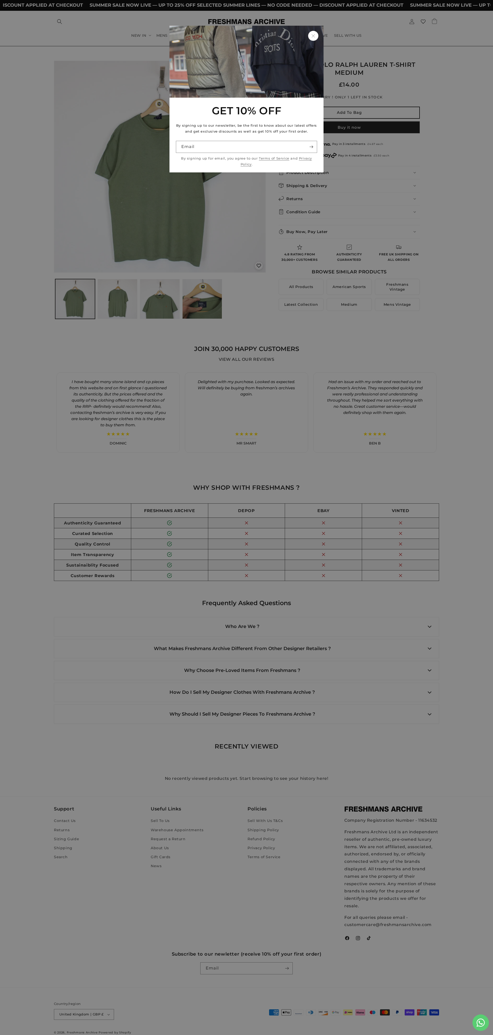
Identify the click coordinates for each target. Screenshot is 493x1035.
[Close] (313, 36)
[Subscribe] (311, 147)
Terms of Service (274, 158)
